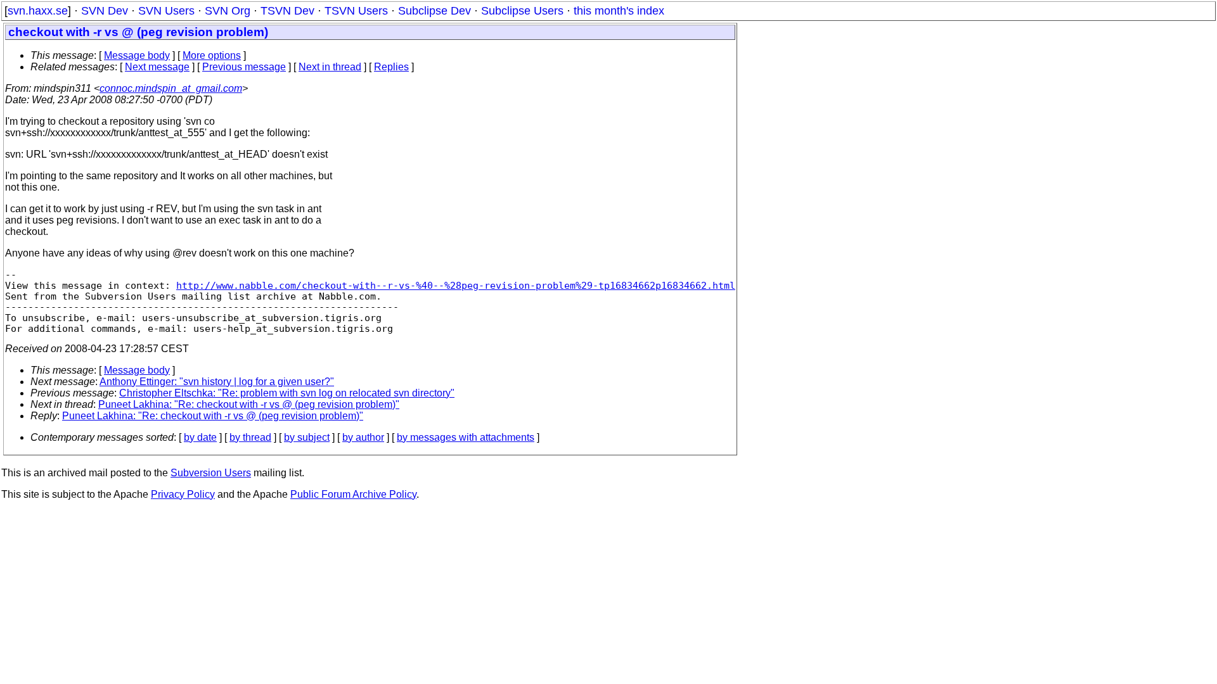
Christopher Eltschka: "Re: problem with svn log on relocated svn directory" (286, 393)
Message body (137, 55)
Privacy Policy (183, 494)
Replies (391, 66)
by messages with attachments (465, 437)
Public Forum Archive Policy (353, 494)
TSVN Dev (287, 10)
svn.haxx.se (38, 10)
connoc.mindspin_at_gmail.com (171, 88)
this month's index (619, 10)
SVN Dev (104, 10)
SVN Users (166, 10)
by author (363, 437)
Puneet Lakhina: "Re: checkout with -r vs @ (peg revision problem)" (248, 404)
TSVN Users (356, 10)
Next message (157, 66)
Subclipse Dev (434, 10)
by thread (250, 437)
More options (212, 55)
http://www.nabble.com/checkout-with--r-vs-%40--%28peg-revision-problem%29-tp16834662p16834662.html (455, 285)
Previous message (244, 66)
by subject (307, 437)
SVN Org (227, 10)
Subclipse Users (522, 10)
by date (200, 437)
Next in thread (330, 66)
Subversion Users (211, 472)
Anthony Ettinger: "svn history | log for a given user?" (217, 381)
